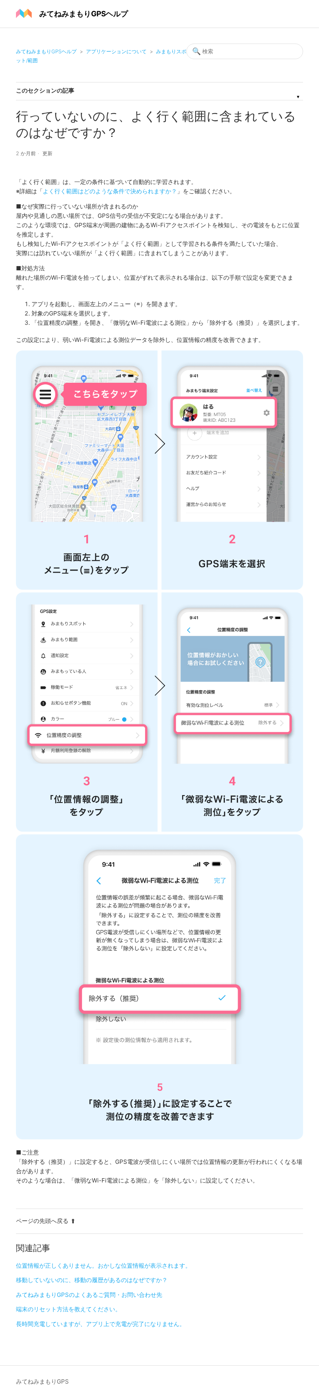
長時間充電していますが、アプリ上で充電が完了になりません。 (100, 1324)
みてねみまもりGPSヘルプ (46, 51)
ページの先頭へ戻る (42, 1221)
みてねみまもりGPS (42, 1381)
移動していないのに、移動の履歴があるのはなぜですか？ (92, 1280)
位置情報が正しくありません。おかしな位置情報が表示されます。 (103, 1265)
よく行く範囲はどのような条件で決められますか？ (110, 191)
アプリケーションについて (116, 51)
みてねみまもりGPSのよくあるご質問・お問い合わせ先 (89, 1294)
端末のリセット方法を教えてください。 (68, 1309)
